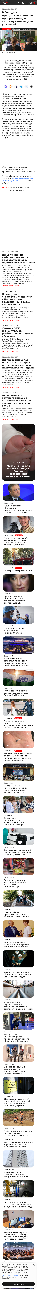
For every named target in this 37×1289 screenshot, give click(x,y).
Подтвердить (19, 1284)
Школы (25, 29)
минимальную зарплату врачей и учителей (18, 179)
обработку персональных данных (12, 1274)
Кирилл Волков (17, 190)
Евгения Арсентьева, (19, 187)
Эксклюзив (6, 29)
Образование (16, 29)
